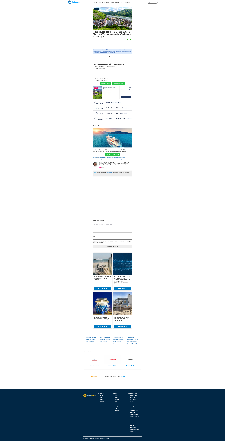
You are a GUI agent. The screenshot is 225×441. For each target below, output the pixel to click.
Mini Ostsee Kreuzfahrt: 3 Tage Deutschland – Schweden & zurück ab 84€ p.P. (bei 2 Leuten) (122, 279)
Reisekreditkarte (109, 172)
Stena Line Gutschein (90, 339)
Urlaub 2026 (132, 404)
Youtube (116, 403)
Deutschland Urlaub (133, 395)
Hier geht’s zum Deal (105, 83)
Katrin (129, 162)
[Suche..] (156, 2)
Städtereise (112, 157)
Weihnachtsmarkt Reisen (120, 157)
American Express (133, 423)
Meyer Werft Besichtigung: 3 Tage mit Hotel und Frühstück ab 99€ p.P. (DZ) (102, 317)
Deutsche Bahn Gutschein (132, 339)
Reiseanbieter (132, 412)
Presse (101, 397)
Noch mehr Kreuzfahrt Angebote (112, 154)
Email (94, 236)
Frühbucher (95, 157)
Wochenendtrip (133, 399)
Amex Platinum (133, 427)
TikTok (116, 401)
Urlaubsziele (132, 403)
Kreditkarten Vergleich (134, 414)
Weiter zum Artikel (102, 288)
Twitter (116, 404)
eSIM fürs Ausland (133, 433)
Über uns (101, 395)
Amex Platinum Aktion (134, 421)
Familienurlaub (133, 408)
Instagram (117, 399)
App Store (113, 52)
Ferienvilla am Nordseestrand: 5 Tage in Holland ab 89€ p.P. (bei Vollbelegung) (121, 318)
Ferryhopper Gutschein (91, 337)
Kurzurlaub (132, 406)
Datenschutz (102, 401)
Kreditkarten (115, 2)
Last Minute (132, 401)
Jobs (100, 403)
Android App (117, 406)
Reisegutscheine (133, 431)
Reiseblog (128, 2)
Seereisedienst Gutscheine (118, 83)
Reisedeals (97, 2)
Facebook (116, 395)
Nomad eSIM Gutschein (132, 341)
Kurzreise (104, 157)
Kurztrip (108, 157)
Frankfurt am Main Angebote (105, 159)
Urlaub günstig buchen (134, 410)
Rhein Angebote (120, 159)
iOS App (116, 408)
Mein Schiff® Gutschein (118, 339)
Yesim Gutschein (103, 341)
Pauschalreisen (133, 397)
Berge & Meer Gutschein (105, 337)
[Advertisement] (112, 189)
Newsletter (117, 410)
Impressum (102, 399)
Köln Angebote (113, 159)
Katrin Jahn (112, 162)
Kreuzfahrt (100, 157)
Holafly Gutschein (117, 341)
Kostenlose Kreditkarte (134, 416)
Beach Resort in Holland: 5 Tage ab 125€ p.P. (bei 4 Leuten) (102, 278)
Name (94, 231)
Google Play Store (103, 52)
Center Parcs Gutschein (105, 339)
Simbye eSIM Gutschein (132, 343)
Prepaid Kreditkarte (133, 418)
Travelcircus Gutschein (118, 337)
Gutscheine (105, 2)
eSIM (122, 2)
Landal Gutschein (130, 337)
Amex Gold (132, 425)
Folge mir (102, 167)
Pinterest (116, 397)
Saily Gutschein (116, 343)
